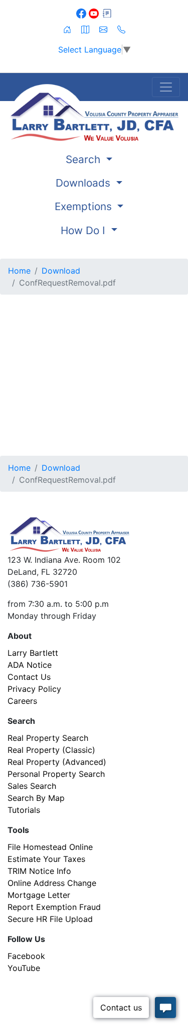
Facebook (26, 956)
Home (19, 271)
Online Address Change (52, 883)
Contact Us (29, 677)
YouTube (24, 968)
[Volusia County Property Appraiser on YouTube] (95, 13)
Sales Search (32, 786)
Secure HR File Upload (50, 919)
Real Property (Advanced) (57, 762)
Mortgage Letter (39, 895)
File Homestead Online (50, 847)
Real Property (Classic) (51, 750)
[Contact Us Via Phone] (121, 29)
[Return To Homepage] (94, 112)
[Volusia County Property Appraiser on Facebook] (82, 13)
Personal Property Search (56, 774)
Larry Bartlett (33, 653)
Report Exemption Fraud (54, 907)
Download (61, 271)
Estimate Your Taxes (46, 859)
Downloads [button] (84, 183)
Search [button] (84, 159)
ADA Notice (30, 665)
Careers (22, 701)
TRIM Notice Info (39, 871)
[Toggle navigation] (166, 87)
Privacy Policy (34, 689)
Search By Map (36, 798)
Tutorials (24, 810)
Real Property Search (48, 738)
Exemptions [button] (85, 206)
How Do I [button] (84, 230)
